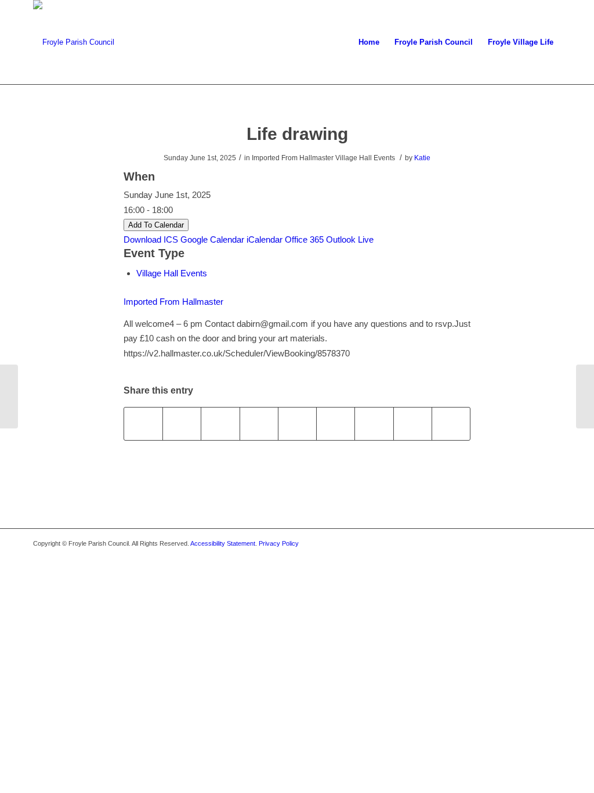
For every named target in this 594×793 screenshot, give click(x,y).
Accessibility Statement (222, 543)
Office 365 (304, 239)
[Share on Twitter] (182, 423)
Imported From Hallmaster (173, 302)
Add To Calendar (156, 225)
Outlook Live (350, 239)
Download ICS (151, 239)
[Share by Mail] (451, 423)
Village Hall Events (171, 273)
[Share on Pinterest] (259, 423)
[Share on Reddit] (413, 423)
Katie (422, 158)
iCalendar (264, 239)
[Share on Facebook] (143, 423)
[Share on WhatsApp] (220, 423)
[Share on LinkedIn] (297, 423)
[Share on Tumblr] (335, 423)
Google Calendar (212, 239)
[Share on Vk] (374, 423)
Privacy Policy (279, 543)
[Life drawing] (9, 396)
